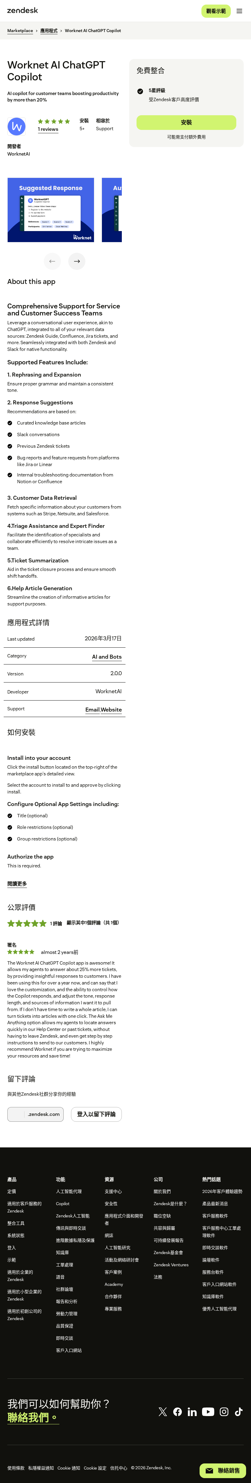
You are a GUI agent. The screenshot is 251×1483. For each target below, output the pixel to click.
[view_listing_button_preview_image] (50, 210)
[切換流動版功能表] (239, 11)
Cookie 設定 (95, 1468)
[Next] (76, 261)
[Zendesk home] (22, 11)
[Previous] (52, 261)
